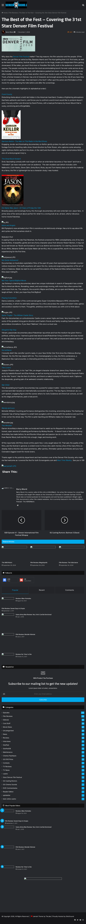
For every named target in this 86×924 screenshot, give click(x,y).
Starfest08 (7, 748)
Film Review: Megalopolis (38, 562)
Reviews (6, 738)
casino (5, 774)
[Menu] (3, 5)
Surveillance (7, 350)
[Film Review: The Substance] (71, 553)
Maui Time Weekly (64, 460)
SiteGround (70, 916)
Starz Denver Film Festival (12, 777)
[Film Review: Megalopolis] (43, 553)
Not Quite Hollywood (10, 260)
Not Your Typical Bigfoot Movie (14, 280)
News (5, 734)
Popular (15, 590)
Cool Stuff (6, 723)
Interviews (7, 741)
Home (5, 13)
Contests (6, 763)
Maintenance (7, 752)
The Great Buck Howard (11, 159)
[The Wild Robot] (14, 553)
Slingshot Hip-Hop (9, 330)
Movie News (7, 727)
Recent (42, 590)
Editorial (6, 720)
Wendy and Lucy (8, 408)
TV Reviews (7, 766)
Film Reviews (13, 13)
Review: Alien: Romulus (23, 598)
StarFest (6, 745)
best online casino (9, 799)
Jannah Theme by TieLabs (42, 916)
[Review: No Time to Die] (8, 657)
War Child (5, 385)
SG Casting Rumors (10, 781)
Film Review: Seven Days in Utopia (13, 608)
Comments (69, 590)
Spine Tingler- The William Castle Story (17, 315)
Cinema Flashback (9, 756)
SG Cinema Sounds (10, 784)
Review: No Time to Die (24, 654)
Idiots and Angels (8, 225)
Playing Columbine (9, 298)
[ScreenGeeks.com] (16, 5)
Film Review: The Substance (68, 562)
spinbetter (6, 795)
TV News (6, 770)
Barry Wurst (10, 32)
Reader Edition (8, 792)
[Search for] (83, 5)
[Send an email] (14, 32)
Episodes (6, 713)
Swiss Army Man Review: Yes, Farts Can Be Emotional (33, 614)
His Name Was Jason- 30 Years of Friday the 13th (21, 208)
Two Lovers (6, 367)
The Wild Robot (7, 562)
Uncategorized (8, 730)
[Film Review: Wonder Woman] (8, 642)
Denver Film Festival (21, 56)
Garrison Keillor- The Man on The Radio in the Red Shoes (24, 141)
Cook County (7, 94)
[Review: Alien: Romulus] (8, 601)
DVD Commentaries (10, 788)
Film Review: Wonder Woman (25, 634)
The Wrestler (7, 425)
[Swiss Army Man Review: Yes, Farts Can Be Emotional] (8, 622)
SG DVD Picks (8, 759)
